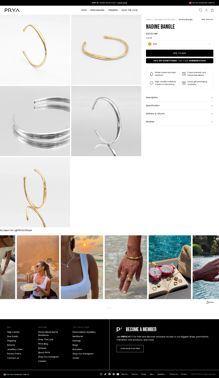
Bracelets (77, 349)
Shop (84, 10)
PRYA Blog (43, 343)
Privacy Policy (14, 353)
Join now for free (130, 348)
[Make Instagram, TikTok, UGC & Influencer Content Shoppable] (210, 303)
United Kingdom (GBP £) (203, 3)
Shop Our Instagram (48, 356)
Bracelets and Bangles (165, 19)
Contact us (13, 358)
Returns (11, 345)
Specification (153, 105)
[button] (34, 267)
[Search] (200, 10)
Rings (75, 345)
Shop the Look (130, 10)
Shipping (11, 340)
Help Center (13, 332)
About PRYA (44, 352)
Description (152, 97)
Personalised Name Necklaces (48, 334)
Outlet (76, 358)
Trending (113, 10)
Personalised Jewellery (84, 332)
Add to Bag (179, 53)
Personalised (97, 10)
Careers (42, 361)
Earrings (77, 340)
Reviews (150, 121)
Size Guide (12, 336)
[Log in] (206, 10)
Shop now (122, 3)
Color (149, 38)
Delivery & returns (155, 113)
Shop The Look (45, 339)
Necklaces (78, 336)
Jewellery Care (14, 349)
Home (148, 19)
